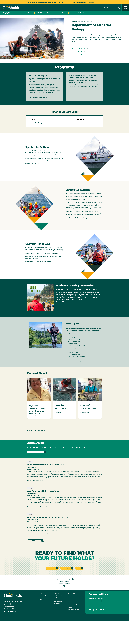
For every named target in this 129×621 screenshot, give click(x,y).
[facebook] (64, 586)
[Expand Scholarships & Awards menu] (69, 13)
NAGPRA (41, 604)
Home (73, 21)
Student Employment (58, 599)
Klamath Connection (64, 291)
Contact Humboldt (94, 601)
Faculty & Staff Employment (58, 596)
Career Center (57, 603)
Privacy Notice (43, 597)
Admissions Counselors (96, 598)
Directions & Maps (10, 611)
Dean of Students (72, 595)
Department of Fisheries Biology (64, 578)
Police (69, 601)
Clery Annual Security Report (73, 610)
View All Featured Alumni (36, 430)
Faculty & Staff (77, 12)
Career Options (77, 46)
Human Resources (58, 601)
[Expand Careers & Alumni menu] (34, 13)
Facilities (40, 12)
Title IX (42, 601)
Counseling (70, 597)
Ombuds (69, 613)
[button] (106, 7)
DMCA (41, 599)
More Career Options (73, 361)
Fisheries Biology (7, 13)
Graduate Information (76, 93)
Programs (18, 12)
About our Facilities (79, 49)
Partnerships (48, 12)
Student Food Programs (73, 604)
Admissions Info (77, 54)
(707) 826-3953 (64, 581)
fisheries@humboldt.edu (64, 583)
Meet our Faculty (77, 52)
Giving (85, 12)
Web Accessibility (44, 595)
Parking (69, 599)
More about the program (37, 97)
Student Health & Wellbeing (72, 607)
